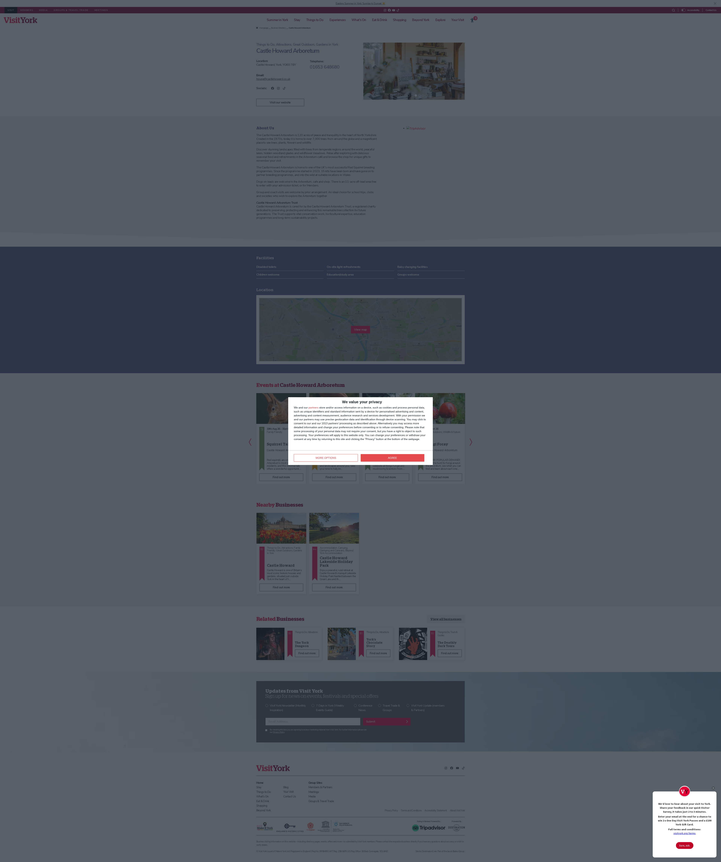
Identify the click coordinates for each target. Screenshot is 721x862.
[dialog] (360, 431)
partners (313, 407)
